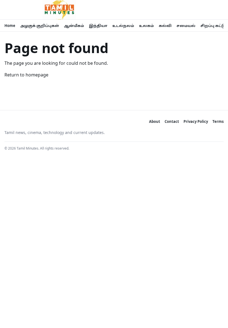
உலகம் (146, 25)
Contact (172, 121)
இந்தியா (98, 25)
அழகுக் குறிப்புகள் (39, 25)
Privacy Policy (196, 121)
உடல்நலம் (123, 25)
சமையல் (186, 25)
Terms (218, 121)
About (154, 121)
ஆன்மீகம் (74, 25)
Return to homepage (26, 75)
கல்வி (165, 25)
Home (9, 25)
